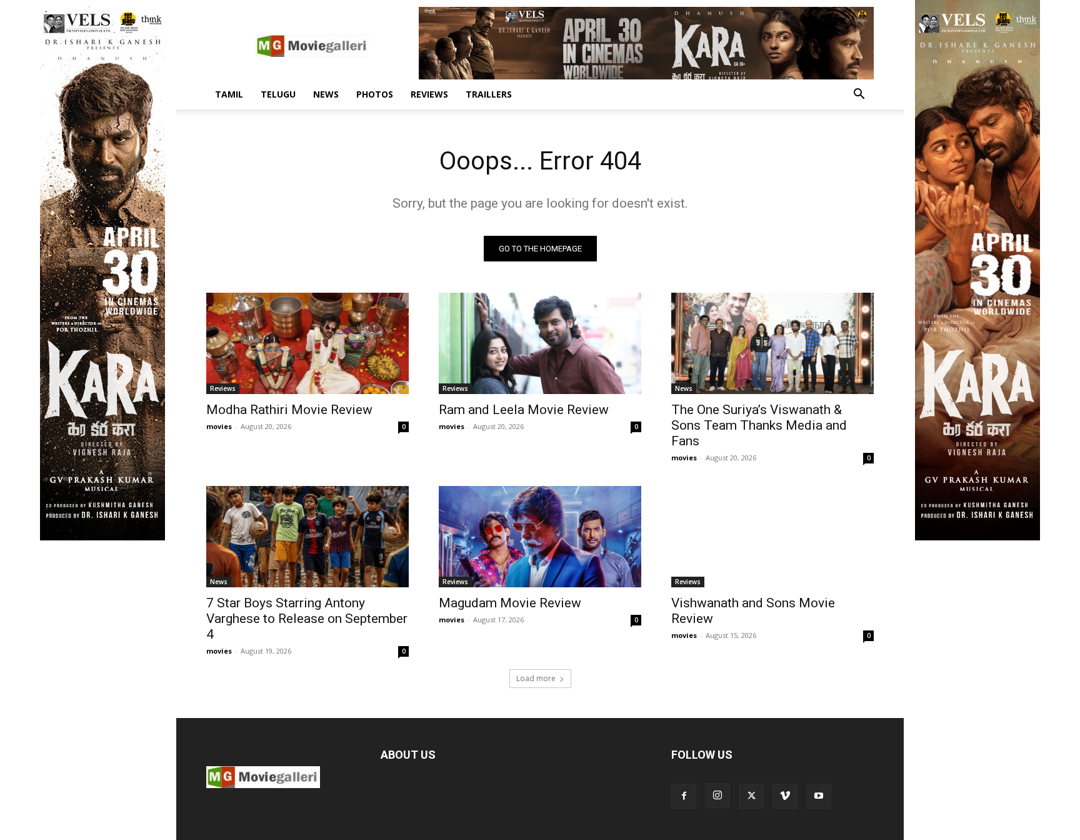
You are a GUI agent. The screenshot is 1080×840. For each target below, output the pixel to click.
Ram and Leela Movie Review (524, 409)
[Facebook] (683, 796)
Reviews (429, 94)
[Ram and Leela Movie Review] (540, 343)
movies (219, 426)
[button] (859, 95)
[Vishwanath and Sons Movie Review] (772, 536)
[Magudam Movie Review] (540, 536)
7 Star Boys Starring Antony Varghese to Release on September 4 (307, 618)
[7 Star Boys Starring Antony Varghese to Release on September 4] (307, 536)
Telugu (278, 94)
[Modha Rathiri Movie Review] (307, 343)
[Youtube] (818, 796)
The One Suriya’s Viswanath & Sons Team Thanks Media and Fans (759, 425)
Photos (374, 94)
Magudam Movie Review (510, 602)
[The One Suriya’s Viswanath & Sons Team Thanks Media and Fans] (772, 343)
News (326, 94)
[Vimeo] (785, 796)
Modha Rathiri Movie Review (289, 409)
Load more (536, 678)
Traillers (489, 94)
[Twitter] (751, 796)
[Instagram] (717, 795)
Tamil (229, 94)
